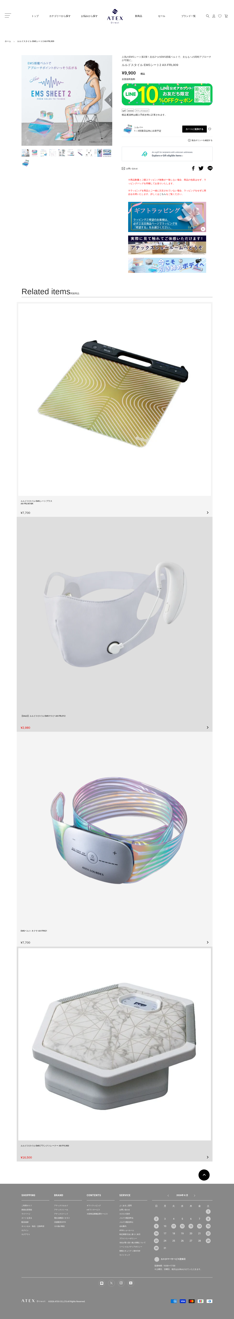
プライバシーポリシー (128, 1238)
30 (156, 1248)
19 (182, 1233)
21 (199, 1233)
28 (199, 1240)
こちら (162, 194)
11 (173, 1226)
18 (173, 1233)
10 (165, 1226)
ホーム (8, 41)
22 (208, 1233)
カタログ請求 (124, 1214)
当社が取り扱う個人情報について (132, 1243)
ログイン (24, 1230)
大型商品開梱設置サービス (97, 1214)
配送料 (130, 114)
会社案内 (122, 1226)
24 (165, 1240)
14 (199, 1226)
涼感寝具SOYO (60, 1222)
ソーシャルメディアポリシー (130, 1247)
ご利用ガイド (26, 1206)
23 (156, 1240)
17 (165, 1233)
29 (208, 1240)
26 (182, 1240)
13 (191, 1226)
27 (191, 1240)
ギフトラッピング (94, 1206)
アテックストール (61, 1210)
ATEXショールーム (126, 1230)
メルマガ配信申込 (126, 1218)
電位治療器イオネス (62, 1218)
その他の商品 (59, 1226)
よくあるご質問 (125, 1206)
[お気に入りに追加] (210, 129)
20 (191, 1233)
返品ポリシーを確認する (202, 140)
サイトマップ (124, 1255)
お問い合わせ (124, 1210)
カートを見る (26, 1218)
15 (208, 1226)
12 (182, 1226)
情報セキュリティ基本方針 (129, 1251)
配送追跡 (24, 1222)
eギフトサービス (93, 1210)
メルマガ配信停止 (126, 1222)
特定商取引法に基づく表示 (129, 1234)
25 (173, 1240)
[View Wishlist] (220, 16)
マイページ (25, 1214)
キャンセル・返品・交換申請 (32, 1226)
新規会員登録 (26, 1210)
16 (156, 1233)
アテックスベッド (61, 1214)
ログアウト (25, 1234)
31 (165, 1248)
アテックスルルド (61, 1206)
